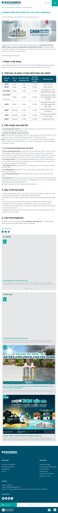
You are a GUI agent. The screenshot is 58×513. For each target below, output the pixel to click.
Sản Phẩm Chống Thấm (46, 473)
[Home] (29, 452)
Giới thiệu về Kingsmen (8, 464)
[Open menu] (55, 3)
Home (3, 7)
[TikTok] (12, 498)
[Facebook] (3, 498)
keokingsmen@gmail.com (13, 487)
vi (46, 3)
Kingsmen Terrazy (45, 464)
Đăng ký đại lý (6, 469)
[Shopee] (6, 498)
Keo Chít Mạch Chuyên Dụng (48, 466)
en (49, 3)
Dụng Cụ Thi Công (45, 476)
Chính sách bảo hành (8, 466)
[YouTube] (9, 498)
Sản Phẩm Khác (44, 469)
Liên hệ (4, 471)
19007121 (9, 485)
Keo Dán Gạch (44, 471)
